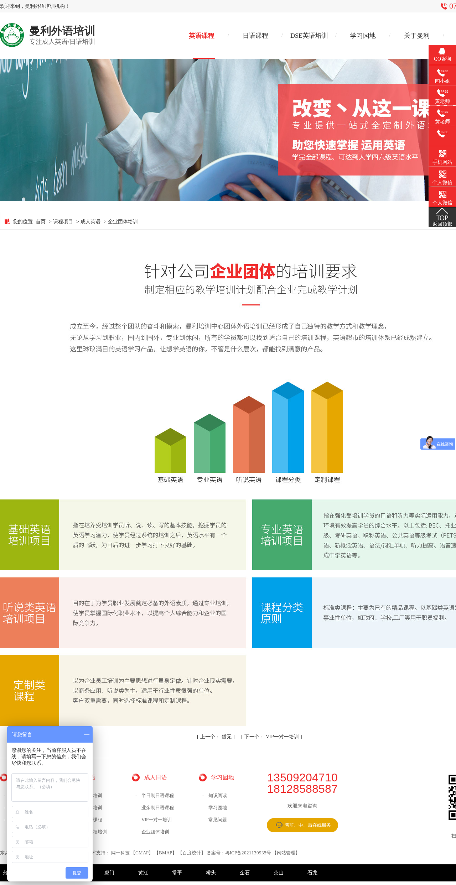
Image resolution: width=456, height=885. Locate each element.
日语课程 (255, 35)
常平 (177, 872)
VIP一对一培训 (272, 736)
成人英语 (90, 221)
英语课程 (201, 35)
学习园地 (363, 35)
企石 (245, 872)
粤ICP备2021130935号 (248, 852)
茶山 (279, 872)
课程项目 (63, 221)
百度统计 (191, 852)
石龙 (312, 872)
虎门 (109, 872)
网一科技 (120, 852)
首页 (41, 221)
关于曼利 (417, 35)
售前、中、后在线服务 (308, 825)
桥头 (211, 872)
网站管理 (286, 852)
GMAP (142, 852)
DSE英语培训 (309, 35)
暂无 (216, 736)
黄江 (143, 872)
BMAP (165, 852)
